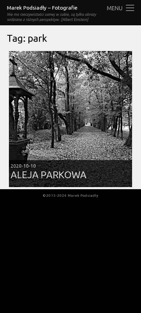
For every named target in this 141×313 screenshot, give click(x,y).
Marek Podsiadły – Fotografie (42, 8)
